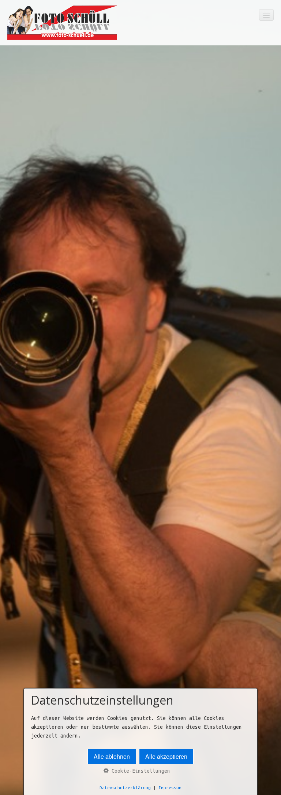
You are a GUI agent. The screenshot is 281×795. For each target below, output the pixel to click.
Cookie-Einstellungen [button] (139, 771)
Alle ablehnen (112, 756)
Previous (9, 420)
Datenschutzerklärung (125, 787)
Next (271, 420)
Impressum (169, 787)
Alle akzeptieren (166, 756)
